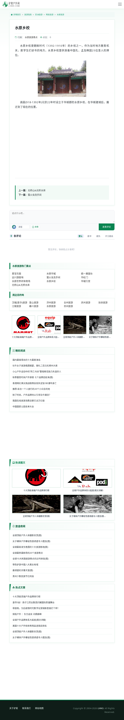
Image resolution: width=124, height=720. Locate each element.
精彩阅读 (20, 350)
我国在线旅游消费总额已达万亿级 (29, 400)
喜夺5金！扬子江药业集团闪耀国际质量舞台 (33, 602)
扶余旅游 (103, 302)
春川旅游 (33, 306)
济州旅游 (51, 302)
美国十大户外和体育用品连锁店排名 (30, 625)
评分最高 (109, 236)
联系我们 (26, 708)
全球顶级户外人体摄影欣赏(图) (27, 535)
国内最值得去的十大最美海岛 (26, 359)
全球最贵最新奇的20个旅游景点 (28, 552)
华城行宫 (85, 281)
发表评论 (106, 226)
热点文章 (20, 587)
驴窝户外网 (11, 4)
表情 (36, 227)
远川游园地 (17, 277)
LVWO (101, 708)
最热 (98, 236)
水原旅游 (60, 14)
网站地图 (39, 708)
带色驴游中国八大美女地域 (25, 564)
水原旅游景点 (31, 37)
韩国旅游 (49, 14)
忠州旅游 (68, 306)
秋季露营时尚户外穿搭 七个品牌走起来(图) (33, 377)
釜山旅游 (33, 302)
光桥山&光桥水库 (37, 190)
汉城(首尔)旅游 (19, 302)
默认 (81, 236)
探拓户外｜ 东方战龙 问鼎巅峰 (27, 614)
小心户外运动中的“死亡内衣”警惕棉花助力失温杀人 (37, 371)
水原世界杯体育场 (21, 281)
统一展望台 (87, 273)
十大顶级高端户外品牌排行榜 (26, 596)
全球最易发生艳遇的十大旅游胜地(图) (30, 546)
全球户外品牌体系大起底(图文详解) (29, 619)
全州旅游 (68, 302)
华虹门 (84, 277)
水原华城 (51, 273)
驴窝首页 (17, 14)
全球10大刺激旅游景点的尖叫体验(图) (30, 558)
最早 (89, 236)
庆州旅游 (85, 302)
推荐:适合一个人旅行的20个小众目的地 (31, 388)
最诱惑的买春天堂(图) (23, 570)
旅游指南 (28, 14)
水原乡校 (51, 281)
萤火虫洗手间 (35, 194)
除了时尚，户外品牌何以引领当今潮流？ (32, 394)
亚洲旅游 (38, 14)
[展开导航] (120, 4)
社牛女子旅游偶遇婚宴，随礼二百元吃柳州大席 (35, 365)
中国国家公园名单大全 (23, 406)
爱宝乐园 (16, 273)
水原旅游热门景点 (21, 265)
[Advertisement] (62, 140)
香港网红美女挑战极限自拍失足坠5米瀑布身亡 (35, 383)
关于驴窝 (13, 708)
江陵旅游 (16, 306)
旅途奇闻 (20, 526)
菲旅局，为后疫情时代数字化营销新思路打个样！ (36, 608)
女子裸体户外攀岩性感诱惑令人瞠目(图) (31, 541)
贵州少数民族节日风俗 (23, 576)
